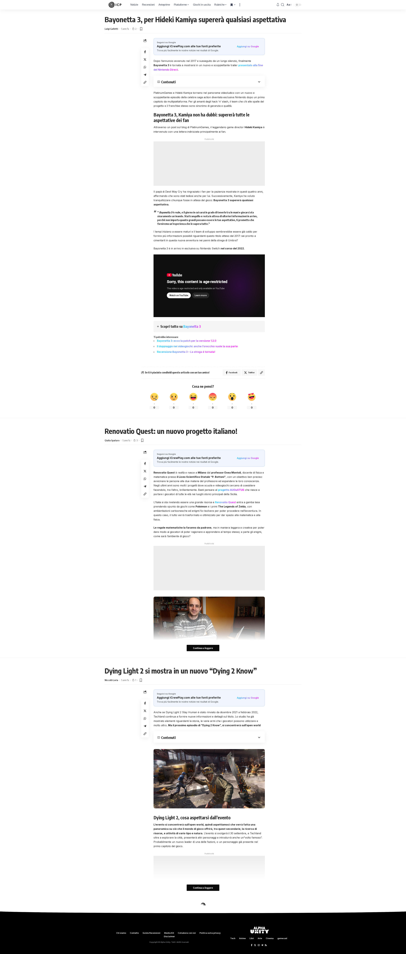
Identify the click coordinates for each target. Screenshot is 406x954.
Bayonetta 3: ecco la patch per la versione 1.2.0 (186, 340)
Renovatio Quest (225, 502)
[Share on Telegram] (145, 75)
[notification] (277, 5)
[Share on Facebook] (145, 52)
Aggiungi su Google (248, 46)
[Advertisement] (209, 163)
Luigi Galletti (111, 28)
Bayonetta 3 (192, 326)
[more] (240, 5)
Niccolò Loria (111, 680)
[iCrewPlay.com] (115, 5)
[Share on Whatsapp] (145, 67)
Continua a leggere (203, 648)
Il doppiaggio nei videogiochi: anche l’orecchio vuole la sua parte (197, 346)
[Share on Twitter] (145, 59)
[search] (282, 5)
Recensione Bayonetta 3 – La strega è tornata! (186, 351)
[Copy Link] (145, 82)
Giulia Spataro (112, 440)
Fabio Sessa (111, 919)
